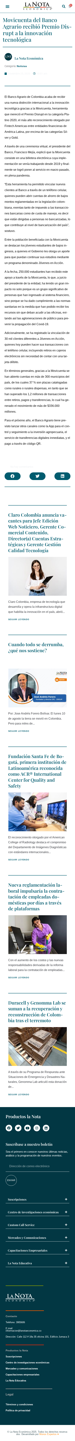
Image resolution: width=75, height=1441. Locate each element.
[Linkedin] (46, 1128)
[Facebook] (9, 1128)
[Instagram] (36, 1128)
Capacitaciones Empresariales (27, 1250)
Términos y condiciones (19, 1404)
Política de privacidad (18, 1410)
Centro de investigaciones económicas (33, 1212)
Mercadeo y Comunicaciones (27, 1238)
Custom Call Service (21, 1225)
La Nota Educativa (20, 1263)
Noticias (22, 66)
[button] (8, 6)
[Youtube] (27, 1128)
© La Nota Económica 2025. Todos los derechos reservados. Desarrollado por (37, 1433)
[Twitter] (18, 1128)
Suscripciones (17, 1199)
